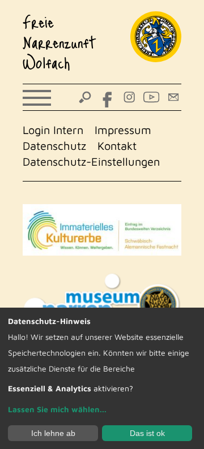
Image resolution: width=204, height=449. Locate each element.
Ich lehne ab (53, 433)
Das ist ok (147, 433)
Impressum (123, 129)
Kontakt (117, 145)
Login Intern (53, 129)
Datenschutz (54, 145)
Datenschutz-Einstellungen (91, 161)
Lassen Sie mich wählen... (57, 409)
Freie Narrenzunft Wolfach (59, 41)
